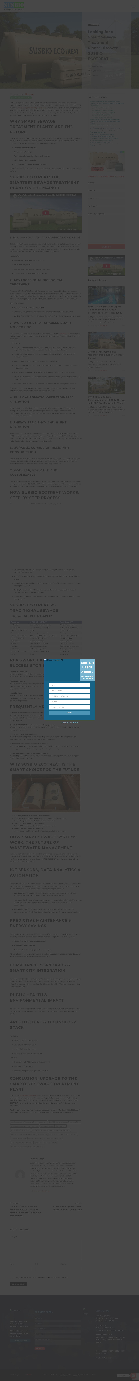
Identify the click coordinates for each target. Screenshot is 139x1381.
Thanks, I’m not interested (69, 723)
